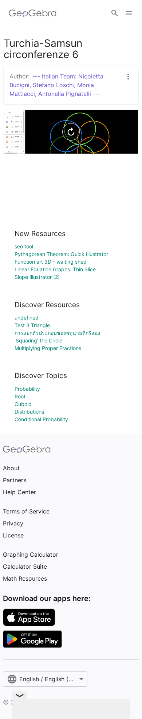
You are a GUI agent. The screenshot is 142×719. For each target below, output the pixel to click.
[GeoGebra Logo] (32, 13)
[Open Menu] (129, 13)
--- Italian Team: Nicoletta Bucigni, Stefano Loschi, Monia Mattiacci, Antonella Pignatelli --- (56, 85)
